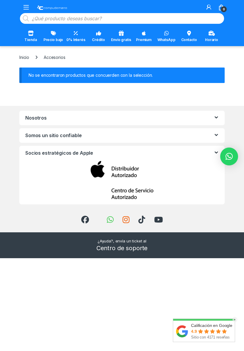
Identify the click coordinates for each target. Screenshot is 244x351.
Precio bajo (53, 39)
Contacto (189, 39)
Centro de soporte (122, 248)
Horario (211, 39)
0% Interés (75, 39)
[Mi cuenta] (209, 7)
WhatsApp (166, 39)
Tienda (30, 39)
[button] (229, 156)
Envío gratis (121, 39)
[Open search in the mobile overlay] (122, 18)
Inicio (24, 57)
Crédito (98, 39)
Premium (143, 39)
